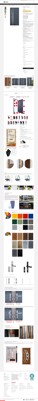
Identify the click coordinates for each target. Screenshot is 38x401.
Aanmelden (20, 374)
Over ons (25, 374)
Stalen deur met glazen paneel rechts (15, 387)
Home (4, 5)
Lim (31, 19)
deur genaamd (25, 13)
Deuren (6, 5)
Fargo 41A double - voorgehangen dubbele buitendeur (23, 86)
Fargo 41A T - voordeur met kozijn (15, 86)
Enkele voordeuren (9, 5)
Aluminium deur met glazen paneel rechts (22, 387)
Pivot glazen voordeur (29, 385)
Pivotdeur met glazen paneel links (30, 386)
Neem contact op (25, 375)
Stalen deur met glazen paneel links (15, 386)
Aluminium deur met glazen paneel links (22, 386)
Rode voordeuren (13, 5)
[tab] (16, 93)
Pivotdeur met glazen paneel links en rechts (30, 388)
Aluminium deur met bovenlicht (21, 385)
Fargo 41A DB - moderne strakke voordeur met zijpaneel (8, 86)
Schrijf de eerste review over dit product (30, 7)
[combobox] (31, 4)
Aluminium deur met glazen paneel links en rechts (22, 388)
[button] (8, 17)
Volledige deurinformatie (25, 36)
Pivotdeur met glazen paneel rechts (30, 387)
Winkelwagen (20, 375)
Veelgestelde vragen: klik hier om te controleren (27, 41)
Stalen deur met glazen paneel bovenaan (15, 385)
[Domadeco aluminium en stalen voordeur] (6, 2)
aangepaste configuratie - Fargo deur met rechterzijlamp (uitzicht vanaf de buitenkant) (30, 87)
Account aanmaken (29, 0)
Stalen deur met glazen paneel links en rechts (15, 388)
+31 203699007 (5, 376)
